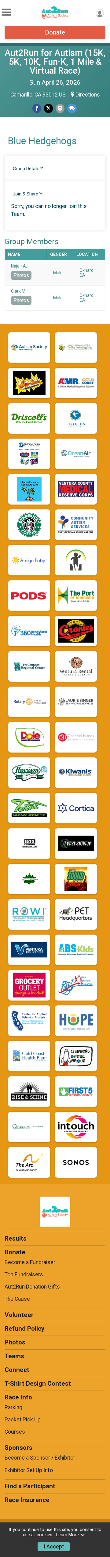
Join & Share (25, 194)
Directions (87, 95)
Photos (21, 275)
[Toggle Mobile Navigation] (6, 12)
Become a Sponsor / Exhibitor (40, 1458)
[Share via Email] (60, 108)
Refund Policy (24, 1328)
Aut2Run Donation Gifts (32, 1287)
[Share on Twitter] (48, 108)
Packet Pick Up (23, 1420)
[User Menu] (100, 13)
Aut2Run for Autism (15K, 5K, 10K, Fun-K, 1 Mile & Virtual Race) (55, 62)
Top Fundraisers (24, 1274)
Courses (15, 1432)
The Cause (17, 1299)
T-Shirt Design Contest (38, 1383)
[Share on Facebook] (36, 108)
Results (16, 1238)
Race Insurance (27, 1500)
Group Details (26, 168)
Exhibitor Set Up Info (29, 1470)
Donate (55, 32)
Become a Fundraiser (30, 1262)
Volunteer (19, 1314)
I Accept (54, 1547)
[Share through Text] (72, 108)
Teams (14, 1356)
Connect (17, 1369)
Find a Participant (30, 1486)
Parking (13, 1407)
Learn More (67, 1534)
